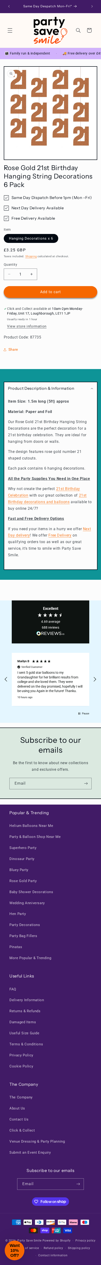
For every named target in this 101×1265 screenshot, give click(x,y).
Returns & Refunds (25, 1011)
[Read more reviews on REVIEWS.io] (50, 634)
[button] (9, 30)
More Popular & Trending (30, 958)
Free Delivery (59, 535)
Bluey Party (18, 870)
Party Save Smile (29, 1240)
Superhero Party (22, 848)
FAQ (12, 989)
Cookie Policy (21, 1066)
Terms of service (27, 1248)
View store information (27, 326)
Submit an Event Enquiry (30, 1152)
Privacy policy (85, 1240)
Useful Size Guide (24, 1033)
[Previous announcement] (9, 6)
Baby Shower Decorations (31, 892)
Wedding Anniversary (27, 903)
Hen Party (17, 914)
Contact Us (18, 1119)
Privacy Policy (21, 1055)
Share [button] (13, 349)
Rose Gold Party (23, 881)
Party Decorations (24, 925)
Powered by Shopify (57, 1240)
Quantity (10, 264)
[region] (50, 679)
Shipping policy (79, 1248)
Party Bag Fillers (23, 936)
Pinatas (15, 947)
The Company (21, 1097)
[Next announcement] (92, 6)
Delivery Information (26, 1000)
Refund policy (53, 1248)
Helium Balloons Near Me (31, 826)
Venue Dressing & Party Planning (37, 1141)
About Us (17, 1108)
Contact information (52, 1255)
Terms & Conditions (26, 1044)
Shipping (31, 256)
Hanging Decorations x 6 (31, 238)
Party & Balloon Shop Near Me (35, 837)
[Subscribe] (86, 783)
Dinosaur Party (22, 859)
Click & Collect (22, 1130)
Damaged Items (22, 1022)
